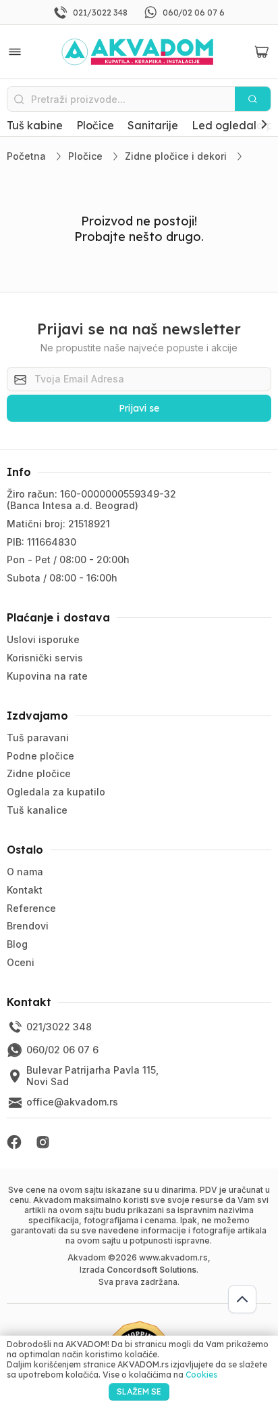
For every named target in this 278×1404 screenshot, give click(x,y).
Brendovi (28, 925)
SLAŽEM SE (139, 1391)
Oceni (20, 962)
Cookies (201, 1374)
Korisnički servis (45, 657)
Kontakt (25, 890)
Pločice (95, 125)
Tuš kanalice (37, 810)
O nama (25, 871)
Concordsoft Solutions (151, 1270)
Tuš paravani (38, 737)
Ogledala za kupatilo (56, 791)
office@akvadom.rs (72, 1101)
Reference (31, 908)
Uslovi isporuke (43, 639)
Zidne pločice (39, 773)
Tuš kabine (35, 125)
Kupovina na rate (47, 676)
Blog (17, 944)
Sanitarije (153, 125)
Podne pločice (40, 756)
